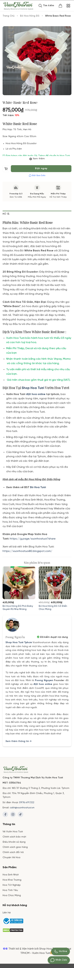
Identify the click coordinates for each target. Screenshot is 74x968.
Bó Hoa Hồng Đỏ (29, 16)
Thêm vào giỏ (6, 169)
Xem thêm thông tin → (18, 741)
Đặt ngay (41, 168)
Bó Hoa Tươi (38, 487)
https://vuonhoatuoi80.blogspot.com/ (27, 551)
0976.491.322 (26, 802)
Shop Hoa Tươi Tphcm (19, 642)
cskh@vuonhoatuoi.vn (22, 807)
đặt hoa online (42, 684)
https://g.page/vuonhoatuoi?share (33, 538)
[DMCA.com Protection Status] (13, 929)
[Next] (70, 586)
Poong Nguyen (44, 680)
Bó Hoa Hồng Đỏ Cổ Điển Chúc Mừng (53, 607)
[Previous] (4, 586)
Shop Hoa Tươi (33, 388)
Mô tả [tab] (6, 214)
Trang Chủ (8, 16)
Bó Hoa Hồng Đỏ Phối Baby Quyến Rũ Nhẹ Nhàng (18, 607)
